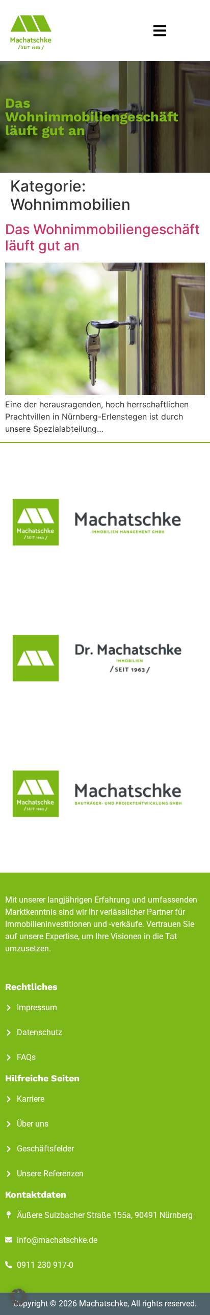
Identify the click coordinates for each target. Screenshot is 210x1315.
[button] (160, 31)
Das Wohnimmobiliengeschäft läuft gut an (102, 237)
